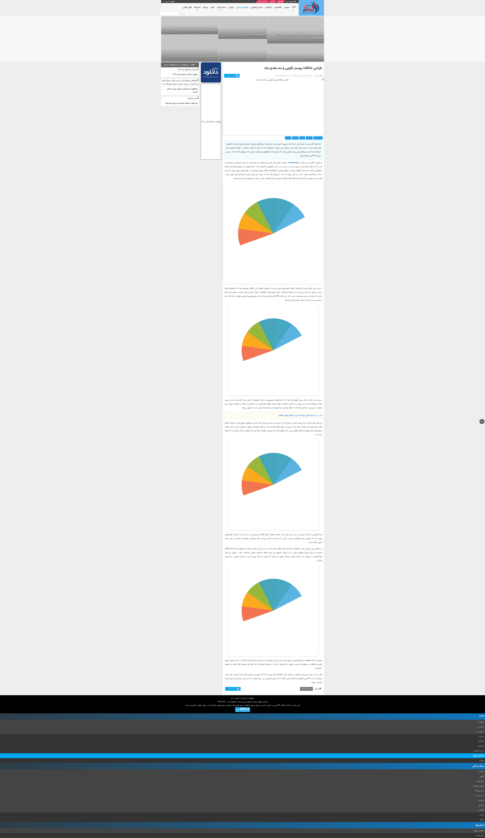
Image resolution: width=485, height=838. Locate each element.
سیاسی (481, 736)
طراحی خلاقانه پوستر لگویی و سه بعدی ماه (293, 68)
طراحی (302, 138)
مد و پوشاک (479, 790)
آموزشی (481, 810)
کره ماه (288, 138)
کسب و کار (480, 795)
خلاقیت (295, 138)
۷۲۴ (481, 716)
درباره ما (244, 698)
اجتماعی (481, 746)
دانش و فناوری (478, 751)
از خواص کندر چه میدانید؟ (256, 57)
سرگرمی (309, 138)
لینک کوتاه (231, 75)
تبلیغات (251, 698)
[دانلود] (211, 72)
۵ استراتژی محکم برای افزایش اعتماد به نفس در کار (192, 56)
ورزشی (481, 760)
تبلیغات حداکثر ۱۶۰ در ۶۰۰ (211, 121)
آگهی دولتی (479, 835)
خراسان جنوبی (262, 1)
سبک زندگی (318, 138)
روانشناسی (480, 781)
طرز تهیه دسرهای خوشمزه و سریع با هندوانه (181, 103)
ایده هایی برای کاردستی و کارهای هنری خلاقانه (295, 415)
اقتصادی (480, 741)
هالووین (279, 1)
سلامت (481, 771)
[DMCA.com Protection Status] (242, 709)
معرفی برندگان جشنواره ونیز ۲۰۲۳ (185, 74)
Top (481, 421)
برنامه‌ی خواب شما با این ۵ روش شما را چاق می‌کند (198, 30)
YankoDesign (293, 162)
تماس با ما (235, 698)
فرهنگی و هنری (478, 755)
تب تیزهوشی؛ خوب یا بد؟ (313, 58)
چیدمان (481, 800)
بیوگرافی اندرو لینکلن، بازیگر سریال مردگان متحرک (182, 90)
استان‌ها (480, 825)
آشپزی (272, 1)
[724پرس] (311, 8)
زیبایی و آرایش (478, 786)
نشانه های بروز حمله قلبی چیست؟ (253, 34)
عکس (482, 814)
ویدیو (482, 819)
